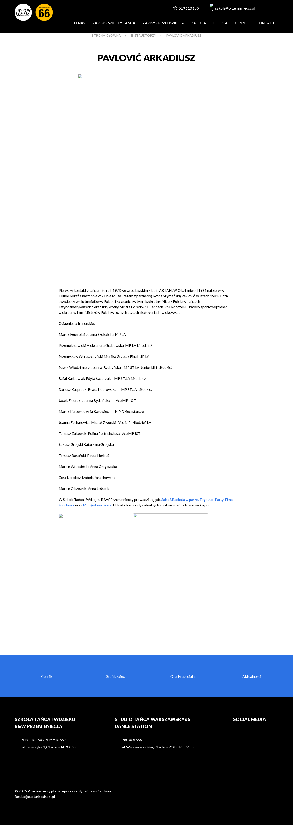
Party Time (224, 499)
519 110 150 (189, 8)
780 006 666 (132, 739)
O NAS (79, 23)
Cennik (242, 23)
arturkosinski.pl (42, 796)
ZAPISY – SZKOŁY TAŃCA (113, 23)
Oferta (220, 23)
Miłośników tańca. (97, 505)
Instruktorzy (143, 35)
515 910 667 (56, 739)
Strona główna (106, 35)
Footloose (66, 505)
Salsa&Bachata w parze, (180, 499)
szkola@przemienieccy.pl (235, 8)
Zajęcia (198, 23)
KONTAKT (265, 23)
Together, (206, 499)
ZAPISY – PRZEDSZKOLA (163, 23)
